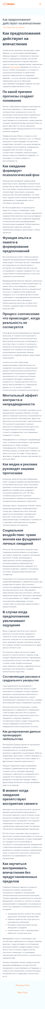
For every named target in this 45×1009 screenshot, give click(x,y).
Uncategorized (9, 27)
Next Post (23, 992)
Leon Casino (14, 67)
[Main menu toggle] (40, 4)
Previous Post (22, 985)
